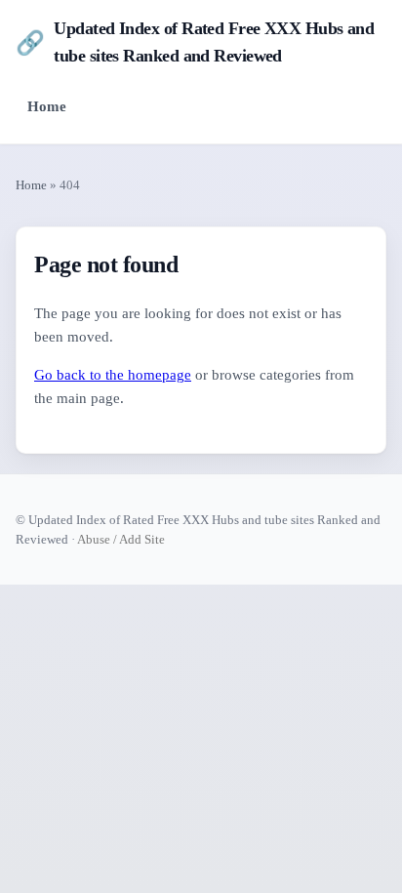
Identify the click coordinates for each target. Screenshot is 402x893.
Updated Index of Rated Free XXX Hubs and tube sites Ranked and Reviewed (195, 42)
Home (46, 106)
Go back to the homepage (112, 375)
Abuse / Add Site (121, 539)
